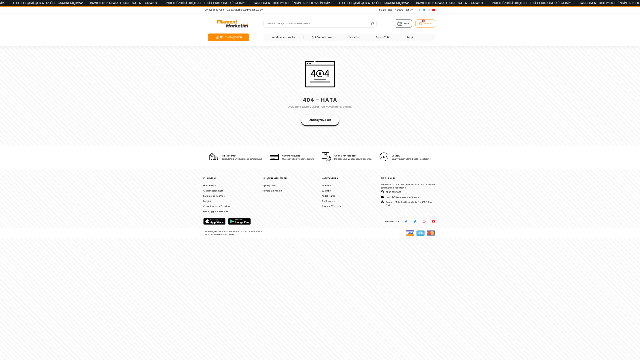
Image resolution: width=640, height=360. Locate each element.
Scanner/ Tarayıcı (331, 206)
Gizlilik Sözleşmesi (213, 190)
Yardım (399, 9)
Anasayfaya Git (320, 120)
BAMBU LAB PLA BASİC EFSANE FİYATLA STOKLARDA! (51, 3)
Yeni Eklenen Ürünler (283, 37)
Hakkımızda (209, 185)
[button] (425, 23)
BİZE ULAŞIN (388, 178)
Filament (326, 185)
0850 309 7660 (393, 192)
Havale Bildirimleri (272, 190)
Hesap (407, 23)
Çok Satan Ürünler (322, 37)
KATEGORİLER (330, 178)
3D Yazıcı (326, 190)
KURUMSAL (209, 178)
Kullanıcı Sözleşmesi (214, 196)
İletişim (409, 9)
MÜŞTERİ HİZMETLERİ (274, 178)
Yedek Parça (329, 196)
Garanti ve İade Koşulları (216, 206)
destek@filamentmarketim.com (403, 197)
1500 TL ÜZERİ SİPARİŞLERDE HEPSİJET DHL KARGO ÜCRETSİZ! (132, 3)
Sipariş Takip (385, 9)
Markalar (354, 37)
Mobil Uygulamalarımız (215, 211)
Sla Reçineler (329, 201)
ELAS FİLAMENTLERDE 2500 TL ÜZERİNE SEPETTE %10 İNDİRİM (218, 3)
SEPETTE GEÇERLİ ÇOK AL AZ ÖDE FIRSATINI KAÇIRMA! (300, 3)
